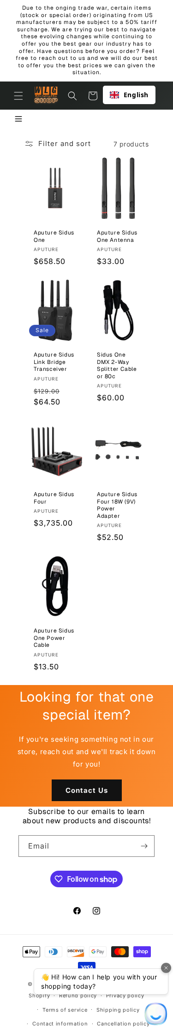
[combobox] (129, 95)
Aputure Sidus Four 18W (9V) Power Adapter (117, 505)
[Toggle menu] (18, 119)
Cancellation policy (123, 1023)
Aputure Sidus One (54, 236)
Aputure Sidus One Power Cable (54, 638)
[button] (18, 96)
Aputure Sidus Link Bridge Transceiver (54, 362)
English (136, 94)
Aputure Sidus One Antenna (117, 236)
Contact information (60, 1023)
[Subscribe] (144, 846)
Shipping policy (118, 1010)
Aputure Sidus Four (54, 498)
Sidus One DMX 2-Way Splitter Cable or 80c (117, 365)
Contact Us (87, 790)
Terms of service (64, 1010)
